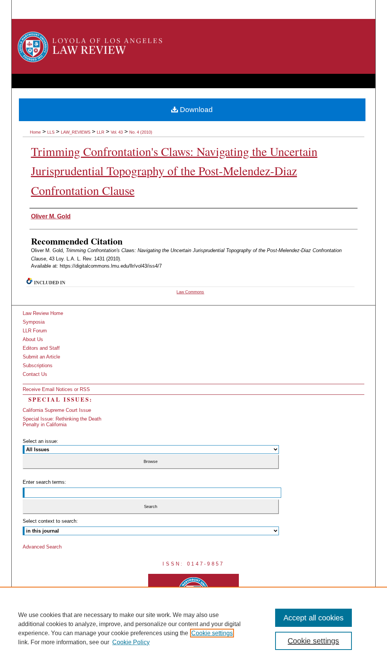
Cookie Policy (131, 642)
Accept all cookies (313, 618)
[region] (193, 628)
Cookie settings (212, 633)
